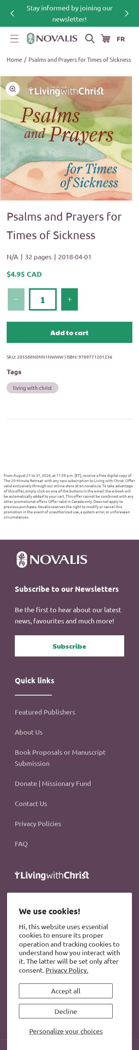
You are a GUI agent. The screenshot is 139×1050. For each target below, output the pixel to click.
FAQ (21, 843)
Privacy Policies (38, 823)
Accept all (65, 991)
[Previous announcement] (12, 13)
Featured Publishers (45, 712)
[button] (14, 38)
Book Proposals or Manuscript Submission (60, 757)
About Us (29, 732)
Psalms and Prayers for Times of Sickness (80, 59)
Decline (65, 1011)
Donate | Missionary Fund (53, 783)
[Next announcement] (126, 13)
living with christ (32, 387)
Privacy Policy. (67, 970)
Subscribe (69, 646)
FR (121, 38)
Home (14, 59)
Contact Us (31, 803)
